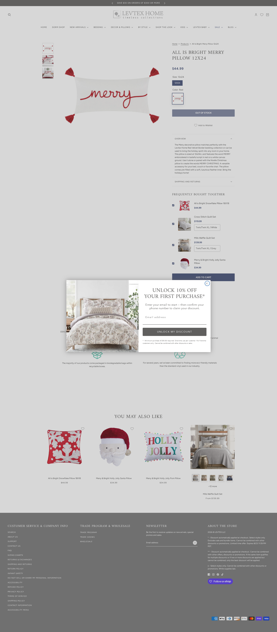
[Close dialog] (207, 283)
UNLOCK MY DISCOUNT (174, 331)
